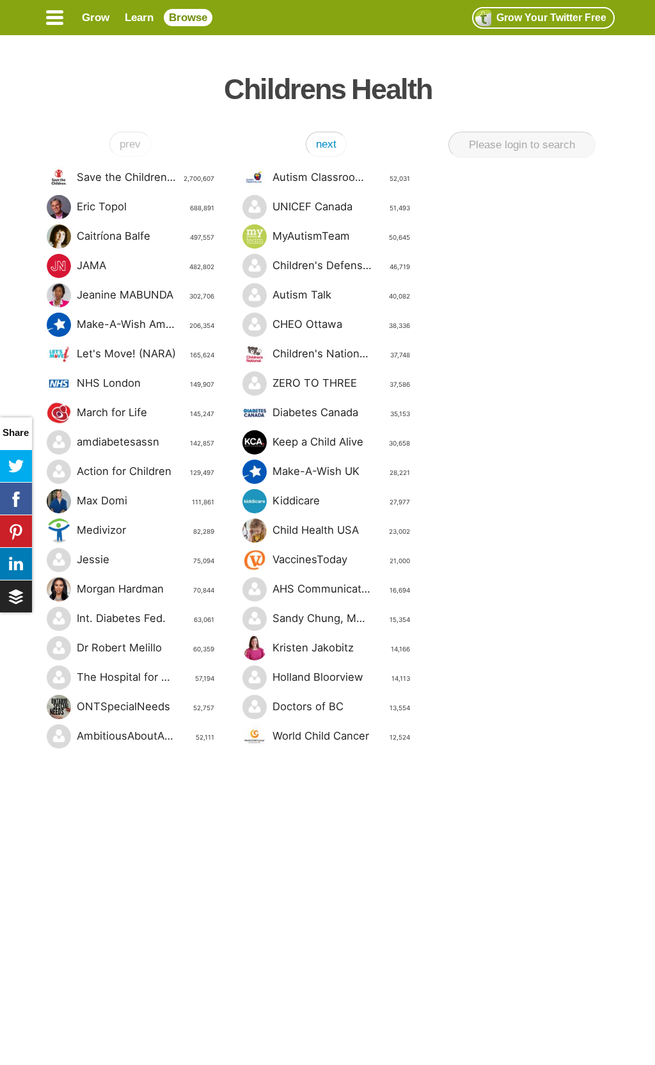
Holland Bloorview (341, 677)
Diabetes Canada (341, 412)
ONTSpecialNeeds (145, 706)
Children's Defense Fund (341, 265)
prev (130, 144)
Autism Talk (341, 294)
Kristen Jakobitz (341, 647)
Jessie (145, 559)
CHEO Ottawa (341, 324)
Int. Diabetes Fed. (145, 618)
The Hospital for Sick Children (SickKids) (146, 677)
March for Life (145, 412)
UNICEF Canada (341, 206)
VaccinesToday (341, 559)
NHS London (145, 383)
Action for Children (145, 471)
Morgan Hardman (145, 588)
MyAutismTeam (341, 235)
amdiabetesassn (145, 441)
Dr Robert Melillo (145, 647)
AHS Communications (341, 588)
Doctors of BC (341, 706)
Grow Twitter (551, 17)
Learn (139, 18)
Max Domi (145, 500)
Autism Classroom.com (341, 177)
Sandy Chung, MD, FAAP (341, 618)
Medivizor (145, 530)
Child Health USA (341, 530)
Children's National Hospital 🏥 (341, 353)
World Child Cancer (341, 735)
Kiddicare (341, 500)
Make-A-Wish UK (341, 471)
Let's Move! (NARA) (145, 353)
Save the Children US (145, 177)
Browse (188, 18)
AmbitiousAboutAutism (145, 735)
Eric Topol (145, 206)
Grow (95, 18)
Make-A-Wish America (145, 324)
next (326, 144)
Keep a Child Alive (341, 441)
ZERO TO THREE (341, 383)
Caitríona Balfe (145, 235)
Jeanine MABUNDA (145, 294)
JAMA (145, 265)
